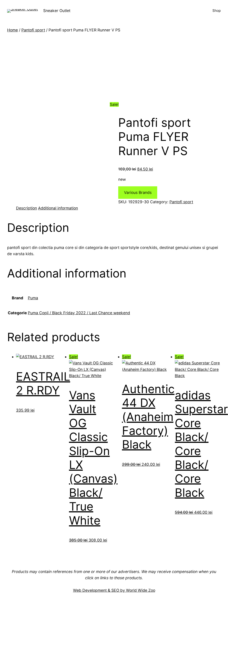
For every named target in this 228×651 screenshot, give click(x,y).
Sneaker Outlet (56, 10)
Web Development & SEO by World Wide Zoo (114, 590)
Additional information (58, 208)
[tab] (26, 208)
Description (26, 208)
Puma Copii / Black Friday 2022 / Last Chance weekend (79, 312)
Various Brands (138, 192)
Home (12, 30)
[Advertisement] (114, 66)
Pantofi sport (33, 30)
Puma (33, 298)
